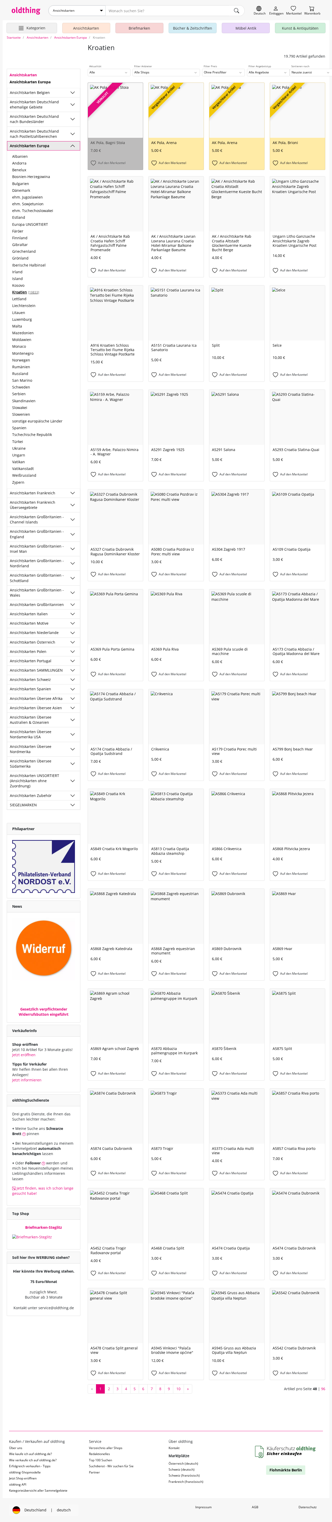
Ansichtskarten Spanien (30, 688)
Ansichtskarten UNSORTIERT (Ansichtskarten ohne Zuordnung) (34, 780)
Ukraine (19, 448)
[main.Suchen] (236, 10)
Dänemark (21, 190)
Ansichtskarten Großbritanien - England (37, 534)
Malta (17, 326)
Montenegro (22, 353)
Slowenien (21, 414)
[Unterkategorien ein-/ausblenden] (72, 92)
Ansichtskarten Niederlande (34, 632)
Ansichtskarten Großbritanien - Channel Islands (37, 519)
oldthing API (17, 1484)
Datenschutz (308, 1507)
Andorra (19, 163)
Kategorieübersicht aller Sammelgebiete (38, 1490)
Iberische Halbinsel (29, 265)
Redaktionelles (99, 1454)
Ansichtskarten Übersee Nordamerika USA (30, 734)
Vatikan (18, 461)
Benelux (19, 169)
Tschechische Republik (32, 434)
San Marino (22, 380)
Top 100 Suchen (100, 1460)
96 (323, 1388)
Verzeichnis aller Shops (105, 1448)
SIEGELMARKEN (23, 804)
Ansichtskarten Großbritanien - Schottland (37, 578)
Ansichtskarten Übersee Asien (36, 707)
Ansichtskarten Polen (28, 651)
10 (178, 1388)
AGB (255, 1507)
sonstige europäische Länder (37, 421)
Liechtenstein (24, 305)
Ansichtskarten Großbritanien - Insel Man (37, 549)
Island (17, 278)
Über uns (15, 1448)
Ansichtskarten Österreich (32, 642)
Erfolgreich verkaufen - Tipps (30, 1466)
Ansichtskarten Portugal (30, 660)
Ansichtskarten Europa (29, 145)
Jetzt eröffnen (24, 1054)
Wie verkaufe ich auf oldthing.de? (33, 1460)
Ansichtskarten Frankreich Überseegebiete (32, 505)
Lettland (19, 298)
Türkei (17, 441)
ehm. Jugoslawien (27, 197)
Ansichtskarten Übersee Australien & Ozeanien (30, 720)
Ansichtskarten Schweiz (30, 679)
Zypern (18, 482)
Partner (94, 1472)
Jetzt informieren (27, 1079)
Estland (18, 217)
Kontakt (174, 1448)
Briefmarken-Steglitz (43, 1227)
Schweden (21, 387)
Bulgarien (20, 183)
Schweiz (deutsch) (182, 1469)
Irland (17, 271)
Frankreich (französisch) (186, 1481)
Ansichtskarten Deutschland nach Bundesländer (34, 119)
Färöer (17, 231)
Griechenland (24, 251)
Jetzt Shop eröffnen (23, 1478)
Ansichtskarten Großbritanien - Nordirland (37, 563)
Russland (20, 373)
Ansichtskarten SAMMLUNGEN (36, 670)
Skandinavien (24, 400)
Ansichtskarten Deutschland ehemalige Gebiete (34, 104)
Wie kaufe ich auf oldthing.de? (30, 1454)
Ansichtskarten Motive (29, 623)
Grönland (20, 258)
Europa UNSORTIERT (30, 224)
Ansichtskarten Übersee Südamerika (30, 764)
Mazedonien (23, 332)
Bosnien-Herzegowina (31, 176)
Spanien (19, 427)
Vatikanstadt (23, 468)
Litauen (18, 312)
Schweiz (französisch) (184, 1475)
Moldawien (21, 339)
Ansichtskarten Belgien (30, 92)
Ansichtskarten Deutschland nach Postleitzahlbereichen (34, 134)
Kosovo (18, 285)
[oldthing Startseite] (26, 11)
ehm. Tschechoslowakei (32, 210)
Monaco (19, 346)
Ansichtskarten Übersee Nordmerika (30, 749)
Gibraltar (20, 244)
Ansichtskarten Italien (29, 613)
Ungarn (18, 455)
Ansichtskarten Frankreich (32, 492)
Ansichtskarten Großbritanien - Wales (37, 593)
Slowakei (19, 407)
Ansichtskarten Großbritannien (37, 604)
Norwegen (21, 360)
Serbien (19, 393)
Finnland (19, 237)
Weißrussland (24, 475)
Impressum (203, 1507)
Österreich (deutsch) (183, 1463)
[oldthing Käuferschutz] (285, 1452)
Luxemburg (22, 319)
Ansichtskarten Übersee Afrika (36, 698)
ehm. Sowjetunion (28, 203)
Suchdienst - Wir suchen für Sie (111, 1466)
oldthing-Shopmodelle (25, 1472)
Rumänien (21, 366)
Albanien (20, 156)
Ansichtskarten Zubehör (31, 795)
